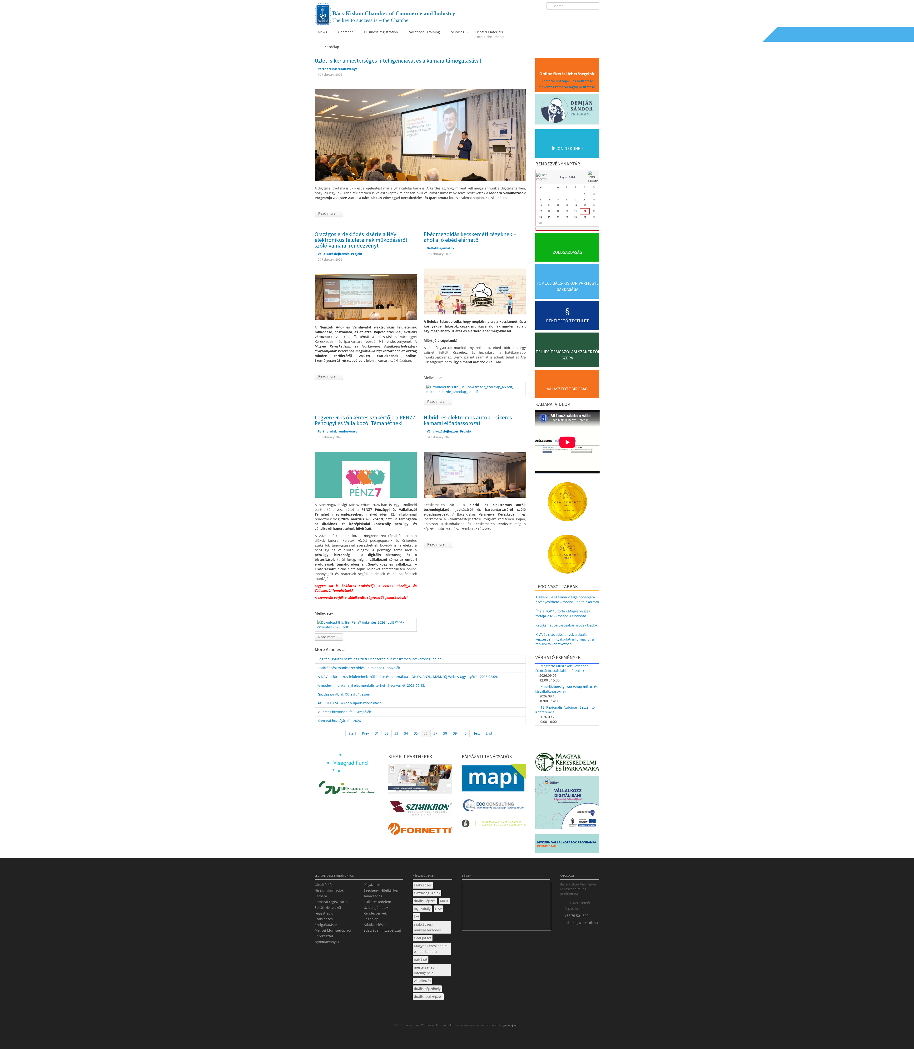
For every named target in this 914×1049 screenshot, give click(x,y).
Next (476, 733)
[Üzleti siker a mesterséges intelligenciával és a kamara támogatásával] (420, 134)
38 (445, 733)
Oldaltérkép (324, 884)
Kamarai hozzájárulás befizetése (567, 81)
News (323, 32)
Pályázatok (372, 884)
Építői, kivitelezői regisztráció (328, 910)
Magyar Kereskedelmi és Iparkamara (431, 949)
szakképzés (423, 885)
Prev (365, 733)
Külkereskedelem (377, 902)
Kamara (321, 896)
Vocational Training (425, 32)
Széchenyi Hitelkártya (381, 890)
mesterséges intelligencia (424, 970)
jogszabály (422, 908)
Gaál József (422, 938)
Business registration (381, 32)
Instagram (585, 16)
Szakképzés (324, 919)
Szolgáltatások (326, 924)
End (489, 733)
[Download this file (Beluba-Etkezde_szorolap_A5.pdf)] (470, 386)
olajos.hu (513, 1025)
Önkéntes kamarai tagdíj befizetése (567, 87)
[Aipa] (420, 780)
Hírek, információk (329, 890)
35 (416, 733)
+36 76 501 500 (576, 915)
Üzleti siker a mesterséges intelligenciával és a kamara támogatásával (398, 60)
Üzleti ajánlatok (376, 907)
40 (465, 733)
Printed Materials (490, 34)
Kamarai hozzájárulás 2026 (339, 720)
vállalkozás (422, 981)
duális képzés (425, 901)
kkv (416, 916)
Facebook (568, 16)
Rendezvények (375, 913)
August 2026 (567, 177)
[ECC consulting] (494, 807)
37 (435, 733)
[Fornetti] (420, 830)
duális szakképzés (428, 996)
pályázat (420, 959)
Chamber (346, 32)
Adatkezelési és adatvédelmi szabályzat (382, 927)
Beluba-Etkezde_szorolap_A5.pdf (452, 391)
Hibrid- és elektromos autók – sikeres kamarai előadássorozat (468, 420)
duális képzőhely (427, 988)
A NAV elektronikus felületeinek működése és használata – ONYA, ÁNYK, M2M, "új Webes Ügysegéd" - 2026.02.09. (408, 676)
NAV (438, 908)
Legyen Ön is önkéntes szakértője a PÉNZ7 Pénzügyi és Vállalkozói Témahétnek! (365, 420)
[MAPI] (494, 779)
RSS (594, 16)
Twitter (577, 16)
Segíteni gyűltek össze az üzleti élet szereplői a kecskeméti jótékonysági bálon (380, 659)
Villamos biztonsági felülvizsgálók (344, 712)
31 (377, 733)
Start (352, 733)
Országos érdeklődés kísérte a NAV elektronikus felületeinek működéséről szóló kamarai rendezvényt (361, 239)
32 (386, 733)
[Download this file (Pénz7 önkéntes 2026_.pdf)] (356, 622)
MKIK (444, 901)
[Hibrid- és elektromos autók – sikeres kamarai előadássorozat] (475, 474)
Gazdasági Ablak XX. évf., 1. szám (344, 694)
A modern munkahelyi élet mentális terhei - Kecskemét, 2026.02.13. (371, 685)
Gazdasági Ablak (427, 893)
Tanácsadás (373, 896)
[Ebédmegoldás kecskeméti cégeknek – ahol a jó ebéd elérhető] (475, 291)
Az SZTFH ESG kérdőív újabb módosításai (350, 703)
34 (406, 733)
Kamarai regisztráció (331, 902)
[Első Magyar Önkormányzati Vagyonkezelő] (494, 824)
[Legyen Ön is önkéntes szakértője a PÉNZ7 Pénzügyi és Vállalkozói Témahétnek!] (366, 474)
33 (396, 733)
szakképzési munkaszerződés (427, 927)
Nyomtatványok (327, 942)
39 (455, 733)
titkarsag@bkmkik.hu (581, 922)
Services (458, 32)
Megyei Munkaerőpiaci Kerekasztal (333, 933)
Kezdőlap (371, 919)
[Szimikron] (420, 809)
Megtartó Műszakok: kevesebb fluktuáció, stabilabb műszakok (562, 668)
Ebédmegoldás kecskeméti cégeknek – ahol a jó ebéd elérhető (470, 237)
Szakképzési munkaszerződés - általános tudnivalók (359, 668)
